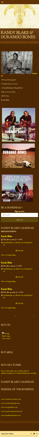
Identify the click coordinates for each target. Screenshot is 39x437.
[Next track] (37, 434)
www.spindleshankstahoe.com (10, 415)
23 (24, 316)
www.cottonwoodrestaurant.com (11, 411)
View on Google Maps (8, 255)
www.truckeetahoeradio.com (10, 403)
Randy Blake (6, 236)
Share (20, 251)
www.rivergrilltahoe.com (9, 407)
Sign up (19, 220)
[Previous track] (31, 434)
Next (34, 316)
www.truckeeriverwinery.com (11, 399)
